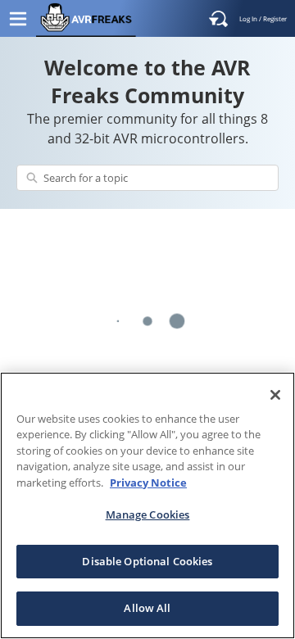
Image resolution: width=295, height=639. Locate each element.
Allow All (147, 607)
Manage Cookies (148, 514)
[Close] (275, 395)
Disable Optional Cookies (147, 561)
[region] (147, 505)
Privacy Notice (148, 482)
